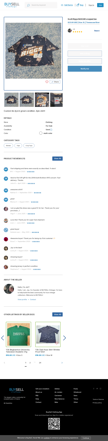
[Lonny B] (6, 248)
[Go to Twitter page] (97, 388)
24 (40, 363)
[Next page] (60, 362)
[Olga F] (6, 209)
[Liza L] (6, 221)
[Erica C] (6, 239)
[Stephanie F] (6, 267)
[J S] (9, 289)
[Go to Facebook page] (94, 388)
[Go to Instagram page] (100, 388)
